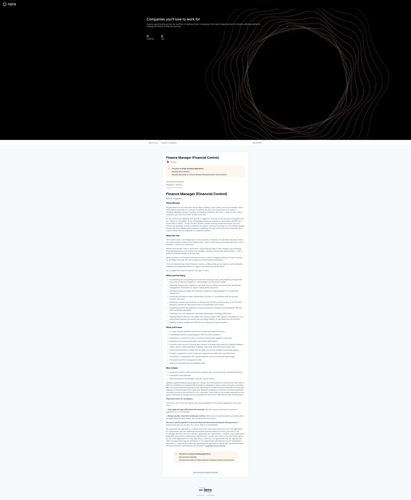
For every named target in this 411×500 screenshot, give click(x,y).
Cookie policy (211, 495)
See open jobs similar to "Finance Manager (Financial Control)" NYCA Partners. (199, 174)
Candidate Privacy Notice (215, 446)
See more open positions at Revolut (205, 472)
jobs (153, 143)
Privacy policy (200, 495)
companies (169, 143)
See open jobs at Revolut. (181, 171)
